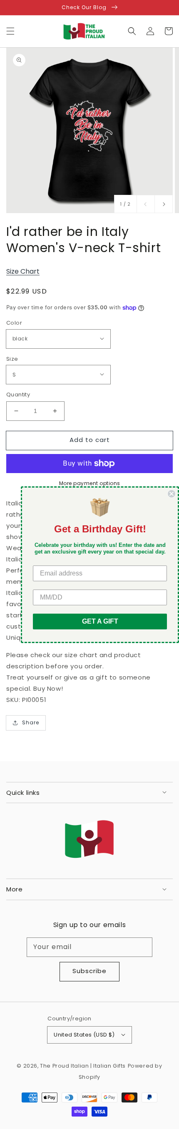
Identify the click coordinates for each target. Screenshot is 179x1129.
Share (30, 722)
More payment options (89, 483)
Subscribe (89, 970)
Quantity (18, 394)
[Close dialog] (171, 493)
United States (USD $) (84, 1035)
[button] (10, 31)
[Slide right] (163, 204)
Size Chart (23, 271)
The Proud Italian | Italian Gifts (83, 1065)
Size (12, 359)
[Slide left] (146, 204)
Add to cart (90, 439)
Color (14, 323)
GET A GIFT (100, 621)
